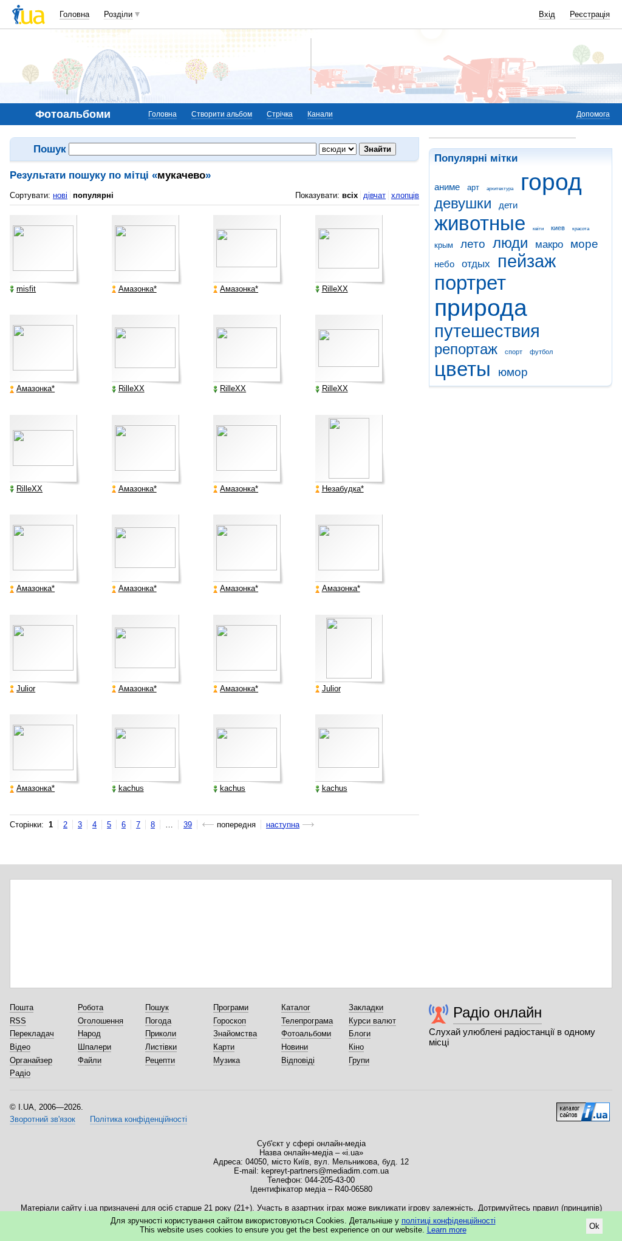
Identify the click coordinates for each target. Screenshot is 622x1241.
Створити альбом (221, 114)
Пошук (157, 1007)
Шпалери (94, 1046)
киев (558, 227)
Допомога (593, 114)
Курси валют (372, 1020)
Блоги (360, 1033)
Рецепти (160, 1060)
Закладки (366, 1007)
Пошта (21, 1007)
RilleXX (335, 289)
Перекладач (32, 1033)
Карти (223, 1046)
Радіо (20, 1073)
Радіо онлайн (497, 1012)
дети (508, 205)
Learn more (446, 1229)
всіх (350, 195)
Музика (226, 1060)
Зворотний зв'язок (42, 1119)
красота (580, 228)
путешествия (487, 331)
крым (443, 245)
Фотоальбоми (306, 1033)
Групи (359, 1060)
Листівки (161, 1046)
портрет (470, 283)
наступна (282, 824)
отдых (476, 264)
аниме (447, 187)
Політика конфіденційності (138, 1119)
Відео (20, 1046)
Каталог (295, 1007)
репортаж (465, 349)
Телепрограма (307, 1020)
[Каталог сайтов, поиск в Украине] (583, 1107)
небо (444, 264)
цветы (462, 369)
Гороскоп (229, 1020)
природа (480, 308)
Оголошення (100, 1020)
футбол (541, 351)
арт (473, 187)
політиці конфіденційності (449, 1220)
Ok (594, 1226)
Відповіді (298, 1060)
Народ (89, 1033)
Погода (158, 1020)
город (551, 182)
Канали (320, 114)
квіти (538, 228)
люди (510, 243)
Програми (230, 1007)
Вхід (547, 14)
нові (60, 195)
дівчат (374, 195)
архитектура (500, 188)
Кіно (356, 1046)
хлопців (405, 195)
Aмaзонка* (137, 289)
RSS (18, 1020)
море (584, 244)
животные (479, 223)
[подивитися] (45, 250)
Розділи (118, 14)
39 (187, 824)
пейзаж (526, 261)
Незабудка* (343, 489)
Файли (89, 1060)
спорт (513, 351)
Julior (25, 688)
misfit (26, 289)
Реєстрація (590, 14)
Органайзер (31, 1060)
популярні (93, 195)
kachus (131, 788)
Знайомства (235, 1033)
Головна (74, 14)
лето (472, 244)
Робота (90, 1007)
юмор (513, 372)
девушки (462, 203)
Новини (294, 1046)
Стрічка (280, 114)
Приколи (160, 1033)
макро (549, 244)
